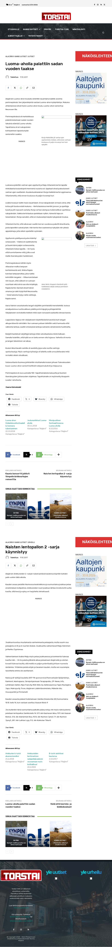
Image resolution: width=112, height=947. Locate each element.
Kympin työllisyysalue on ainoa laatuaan (16, 516)
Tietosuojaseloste (21, 908)
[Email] (33, 88)
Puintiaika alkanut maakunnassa (61, 516)
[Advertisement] (38, 169)
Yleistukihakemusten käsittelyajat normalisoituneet (38, 515)
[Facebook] (94, 4)
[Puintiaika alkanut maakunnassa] (61, 506)
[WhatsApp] (20, 88)
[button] (103, 32)
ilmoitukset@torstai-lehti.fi (21, 921)
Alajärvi (9, 56)
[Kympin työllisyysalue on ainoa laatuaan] (16, 506)
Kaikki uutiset (21, 56)
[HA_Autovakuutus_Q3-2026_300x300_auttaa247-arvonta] (91, 145)
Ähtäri (16, 513)
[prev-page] (7, 524)
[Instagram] (97, 4)
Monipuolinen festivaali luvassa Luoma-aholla (56, 423)
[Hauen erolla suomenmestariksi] (80, 235)
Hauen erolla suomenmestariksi (93, 236)
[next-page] (11, 524)
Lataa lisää (90, 245)
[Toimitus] (7, 77)
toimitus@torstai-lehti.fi (20, 917)
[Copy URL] (27, 88)
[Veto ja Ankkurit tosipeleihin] (80, 224)
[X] (104, 4)
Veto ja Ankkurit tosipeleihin (92, 225)
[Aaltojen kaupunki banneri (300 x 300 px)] (91, 103)
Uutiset (31, 56)
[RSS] (101, 4)
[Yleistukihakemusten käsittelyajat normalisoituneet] (38, 506)
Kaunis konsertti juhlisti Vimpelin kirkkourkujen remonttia (17, 476)
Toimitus (14, 77)
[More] (59, 454)
